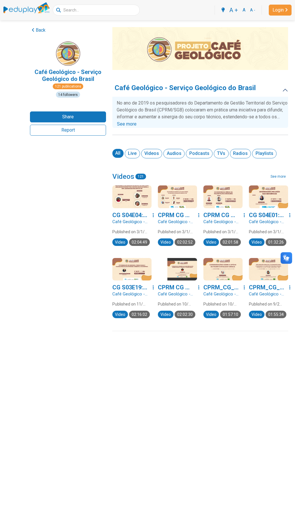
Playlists (264, 153)
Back (41, 30)
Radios (240, 153)
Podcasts (199, 153)
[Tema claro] (223, 10)
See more (127, 124)
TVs (221, 153)
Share (68, 116)
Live (132, 153)
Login (278, 10)
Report (68, 130)
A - (252, 10)
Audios (174, 153)
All (117, 153)
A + (233, 10)
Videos (151, 153)
